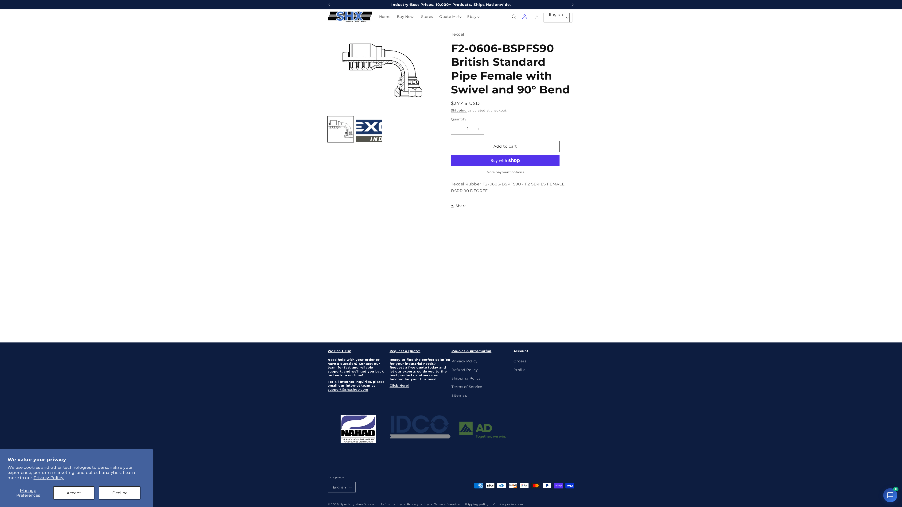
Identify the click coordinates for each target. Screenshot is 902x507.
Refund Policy (464, 370)
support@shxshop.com (348, 389)
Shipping (459, 110)
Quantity (458, 119)
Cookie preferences (508, 504)
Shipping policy (476, 504)
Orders (519, 361)
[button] (450, 17)
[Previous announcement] (329, 4)
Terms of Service (466, 387)
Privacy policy (418, 504)
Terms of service (447, 504)
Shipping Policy (466, 378)
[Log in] (524, 17)
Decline (120, 493)
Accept (74, 493)
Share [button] (461, 206)
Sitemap (459, 395)
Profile (519, 370)
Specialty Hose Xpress (357, 504)
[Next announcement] (573, 4)
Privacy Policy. (49, 477)
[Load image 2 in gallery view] (369, 129)
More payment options (505, 172)
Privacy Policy (464, 361)
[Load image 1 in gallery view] (341, 129)
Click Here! (399, 385)
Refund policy (391, 504)
